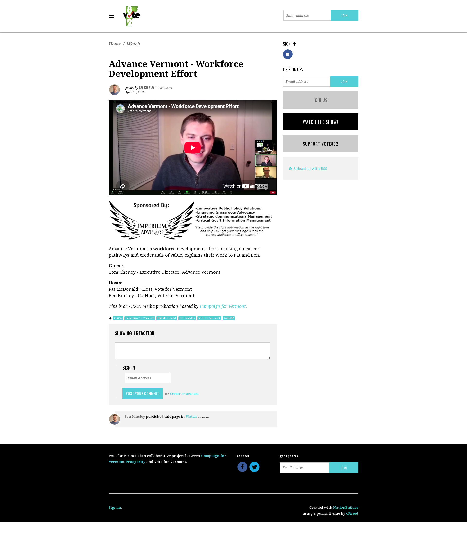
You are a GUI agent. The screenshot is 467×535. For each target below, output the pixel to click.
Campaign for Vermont (140, 318)
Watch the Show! (320, 122)
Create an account (184, 394)
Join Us (320, 100)
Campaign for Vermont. (223, 306)
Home (115, 43)
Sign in (115, 507)
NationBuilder (345, 507)
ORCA (118, 318)
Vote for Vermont (209, 318)
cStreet (352, 513)
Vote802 (229, 318)
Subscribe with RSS (310, 168)
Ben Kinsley (187, 318)
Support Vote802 (320, 144)
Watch (133, 43)
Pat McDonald (167, 318)
